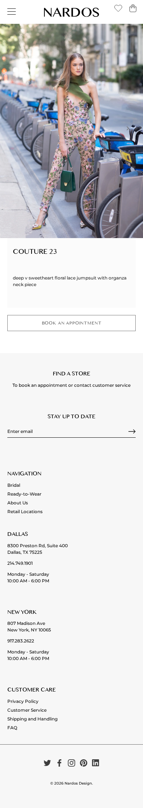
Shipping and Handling (32, 719)
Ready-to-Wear (24, 494)
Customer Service (27, 710)
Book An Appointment (72, 323)
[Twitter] (47, 762)
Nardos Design (78, 783)
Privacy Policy (22, 701)
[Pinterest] (83, 762)
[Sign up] (132, 431)
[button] (15, 128)
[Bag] (132, 10)
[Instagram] (71, 762)
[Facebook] (59, 762)
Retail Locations (25, 511)
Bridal (13, 485)
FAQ (12, 727)
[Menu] (12, 12)
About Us (17, 502)
